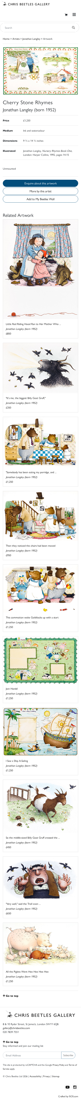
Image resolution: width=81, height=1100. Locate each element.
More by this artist (40, 191)
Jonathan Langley (31, 38)
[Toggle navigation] (74, 14)
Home (6, 38)
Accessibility (35, 1076)
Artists (16, 38)
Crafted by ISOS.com (68, 1096)
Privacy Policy (58, 1064)
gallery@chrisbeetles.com (16, 1028)
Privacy (46, 1076)
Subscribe (68, 1055)
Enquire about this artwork (40, 183)
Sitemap (56, 1076)
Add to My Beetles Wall (40, 199)
